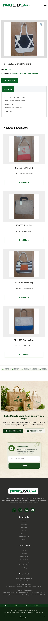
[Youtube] (32, 510)
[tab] (8, 89)
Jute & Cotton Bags (31, 73)
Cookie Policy (39, 616)
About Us (24, 525)
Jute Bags (24, 553)
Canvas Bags (24, 559)
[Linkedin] (26, 510)
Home (24, 522)
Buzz (24, 539)
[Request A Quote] (13, 431)
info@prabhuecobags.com (24, 578)
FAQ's (24, 530)
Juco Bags (24, 550)
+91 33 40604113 (24, 581)
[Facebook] (14, 510)
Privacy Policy (20, 616)
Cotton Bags (24, 556)
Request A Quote (24, 536)
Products (24, 527)
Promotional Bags (24, 562)
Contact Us (24, 533)
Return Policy (30, 616)
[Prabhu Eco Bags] (23, 491)
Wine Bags (24, 568)
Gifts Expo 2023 (17, 73)
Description (8, 89)
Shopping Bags (24, 565)
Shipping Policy (24, 618)
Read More (24, 183)
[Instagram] (20, 510)
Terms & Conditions (9, 616)
